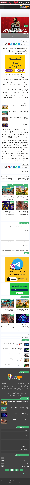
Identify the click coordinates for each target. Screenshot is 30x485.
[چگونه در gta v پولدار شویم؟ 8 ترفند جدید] (26, 360)
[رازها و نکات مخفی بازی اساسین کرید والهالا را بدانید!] (26, 355)
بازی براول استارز (24, 451)
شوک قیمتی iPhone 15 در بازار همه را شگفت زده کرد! (7, 179)
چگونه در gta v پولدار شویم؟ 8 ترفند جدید (14, 359)
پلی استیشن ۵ (24, 441)
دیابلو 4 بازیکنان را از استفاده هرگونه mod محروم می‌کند (22, 179)
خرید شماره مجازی (24, 337)
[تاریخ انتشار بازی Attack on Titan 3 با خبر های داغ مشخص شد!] (5, 119)
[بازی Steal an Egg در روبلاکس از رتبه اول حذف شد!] (5, 107)
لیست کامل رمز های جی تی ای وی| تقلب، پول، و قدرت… (12, 349)
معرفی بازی (26, 463)
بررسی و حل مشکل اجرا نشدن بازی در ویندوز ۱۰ (12, 343)
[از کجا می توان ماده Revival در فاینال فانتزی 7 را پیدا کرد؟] (26, 365)
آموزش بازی (26, 460)
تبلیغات (27, 314)
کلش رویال (25, 435)
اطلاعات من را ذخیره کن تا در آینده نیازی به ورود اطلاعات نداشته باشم (15, 250)
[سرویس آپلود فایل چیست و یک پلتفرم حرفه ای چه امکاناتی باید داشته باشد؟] (22, 318)
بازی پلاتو (25, 430)
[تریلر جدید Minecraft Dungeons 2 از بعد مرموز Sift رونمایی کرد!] (5, 113)
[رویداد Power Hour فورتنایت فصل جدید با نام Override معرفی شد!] (5, 125)
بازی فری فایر (25, 443)
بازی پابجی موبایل (24, 449)
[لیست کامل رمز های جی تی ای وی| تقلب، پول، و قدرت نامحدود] (26, 350)
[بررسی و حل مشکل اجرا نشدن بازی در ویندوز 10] (26, 344)
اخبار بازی (26, 26)
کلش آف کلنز (25, 438)
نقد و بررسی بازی (25, 466)
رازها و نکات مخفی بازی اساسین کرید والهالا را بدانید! (12, 353)
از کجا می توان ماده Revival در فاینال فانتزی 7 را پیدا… (11, 364)
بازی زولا (26, 432)
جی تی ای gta (24, 446)
